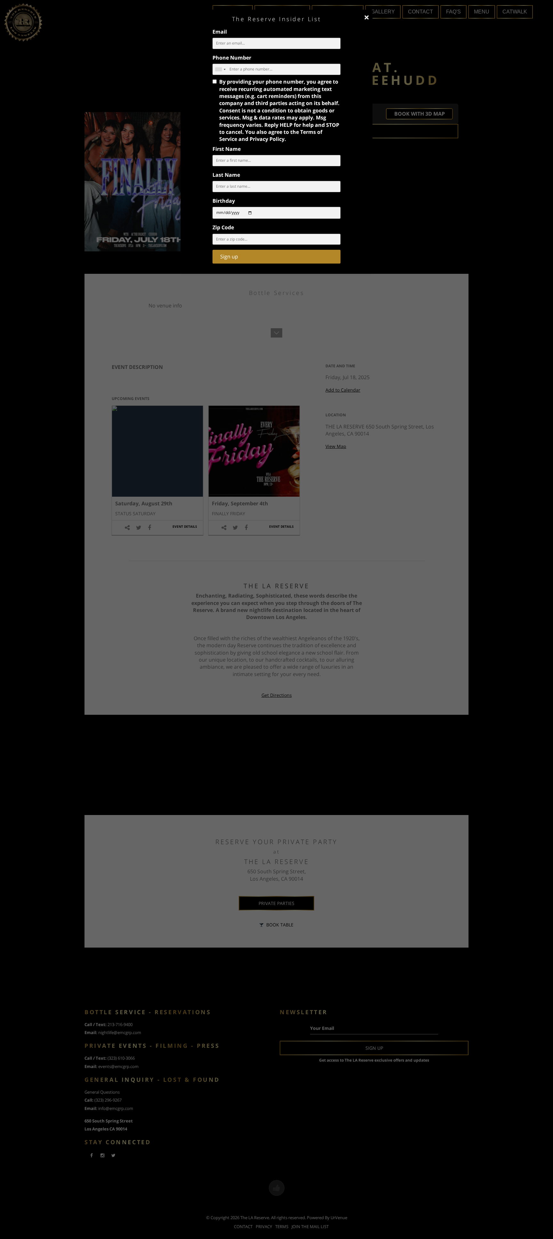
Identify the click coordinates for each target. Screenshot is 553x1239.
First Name (226, 148)
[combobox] (220, 69)
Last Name (226, 174)
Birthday (223, 200)
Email (219, 31)
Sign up (229, 256)
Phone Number (231, 57)
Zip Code (223, 227)
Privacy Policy (267, 139)
